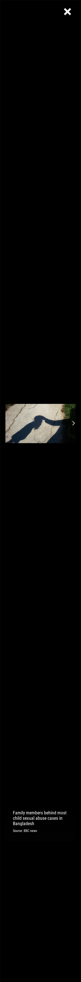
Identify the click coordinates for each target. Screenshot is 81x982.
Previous (7, 423)
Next (73, 423)
